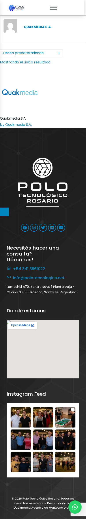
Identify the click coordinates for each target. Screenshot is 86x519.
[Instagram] (34, 228)
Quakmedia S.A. (13, 118)
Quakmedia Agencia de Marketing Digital (43, 508)
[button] (43, 439)
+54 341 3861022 (29, 268)
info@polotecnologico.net (39, 277)
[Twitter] (43, 228)
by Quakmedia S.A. (16, 124)
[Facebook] (25, 228)
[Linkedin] (52, 228)
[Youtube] (61, 228)
